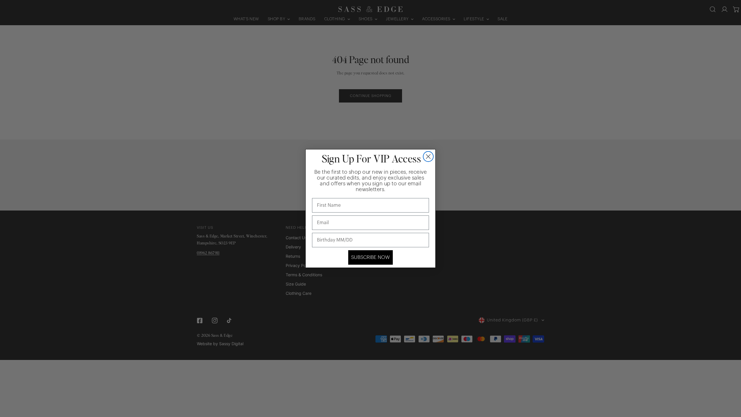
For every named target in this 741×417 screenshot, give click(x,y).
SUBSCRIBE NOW (370, 257)
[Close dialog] (428, 156)
